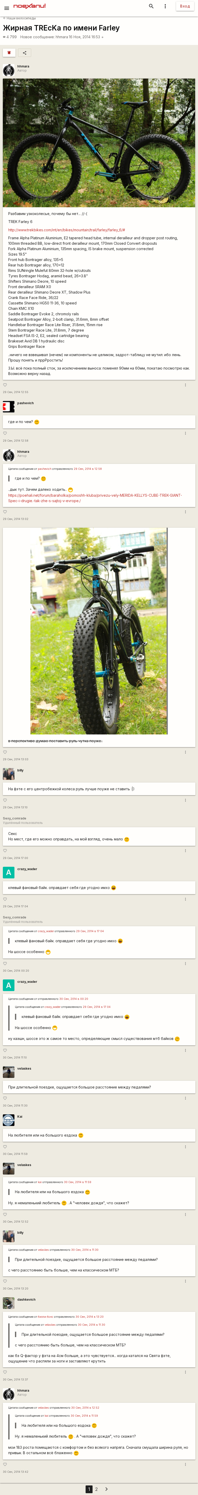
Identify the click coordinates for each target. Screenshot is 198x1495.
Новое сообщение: (37, 37)
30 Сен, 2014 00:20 (16, 970)
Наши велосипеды (19, 18)
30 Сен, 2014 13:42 (15, 1472)
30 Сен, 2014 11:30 (15, 1105)
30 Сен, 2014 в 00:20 (73, 999)
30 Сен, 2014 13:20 (15, 1288)
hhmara (62, 37)
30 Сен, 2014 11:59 (15, 1154)
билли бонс (45, 1316)
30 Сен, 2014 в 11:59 (77, 1182)
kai (40, 1182)
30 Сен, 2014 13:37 (15, 1379)
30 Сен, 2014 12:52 (15, 1221)
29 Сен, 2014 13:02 (15, 519)
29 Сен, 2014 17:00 (15, 858)
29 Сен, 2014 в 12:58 (88, 469)
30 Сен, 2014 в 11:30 (84, 1250)
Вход (185, 6)
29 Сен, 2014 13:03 (15, 759)
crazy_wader (27, 869)
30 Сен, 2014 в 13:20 (90, 1316)
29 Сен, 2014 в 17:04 (90, 931)
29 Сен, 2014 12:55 (15, 392)
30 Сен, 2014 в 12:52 (85, 1407)
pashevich (25, 403)
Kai (19, 1116)
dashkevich (26, 1299)
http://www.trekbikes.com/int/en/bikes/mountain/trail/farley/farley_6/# (66, 230)
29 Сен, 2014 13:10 (15, 807)
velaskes (24, 1068)
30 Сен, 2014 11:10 (15, 1057)
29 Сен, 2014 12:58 (15, 440)
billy (20, 770)
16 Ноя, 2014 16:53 (86, 37)
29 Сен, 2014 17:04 (15, 906)
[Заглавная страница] (30, 3)
